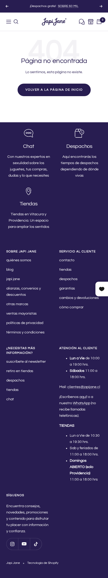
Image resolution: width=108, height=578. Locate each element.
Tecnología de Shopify (42, 563)
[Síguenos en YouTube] (24, 544)
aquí (83, 397)
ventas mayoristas (21, 313)
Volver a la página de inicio (54, 89)
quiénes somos (18, 260)
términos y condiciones (25, 332)
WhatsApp (81, 403)
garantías (67, 288)
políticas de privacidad (24, 323)
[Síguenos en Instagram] (12, 544)
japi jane (13, 279)
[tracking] (82, 22)
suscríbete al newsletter (26, 361)
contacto (66, 260)
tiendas (65, 269)
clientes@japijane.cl (83, 387)
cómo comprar (71, 307)
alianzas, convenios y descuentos (23, 292)
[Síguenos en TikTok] (36, 544)
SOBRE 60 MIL (68, 6)
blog (9, 269)
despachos (68, 279)
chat (10, 399)
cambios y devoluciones (79, 298)
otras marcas (17, 304)
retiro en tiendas (19, 371)
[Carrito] (99, 21)
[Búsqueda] (16, 21)
